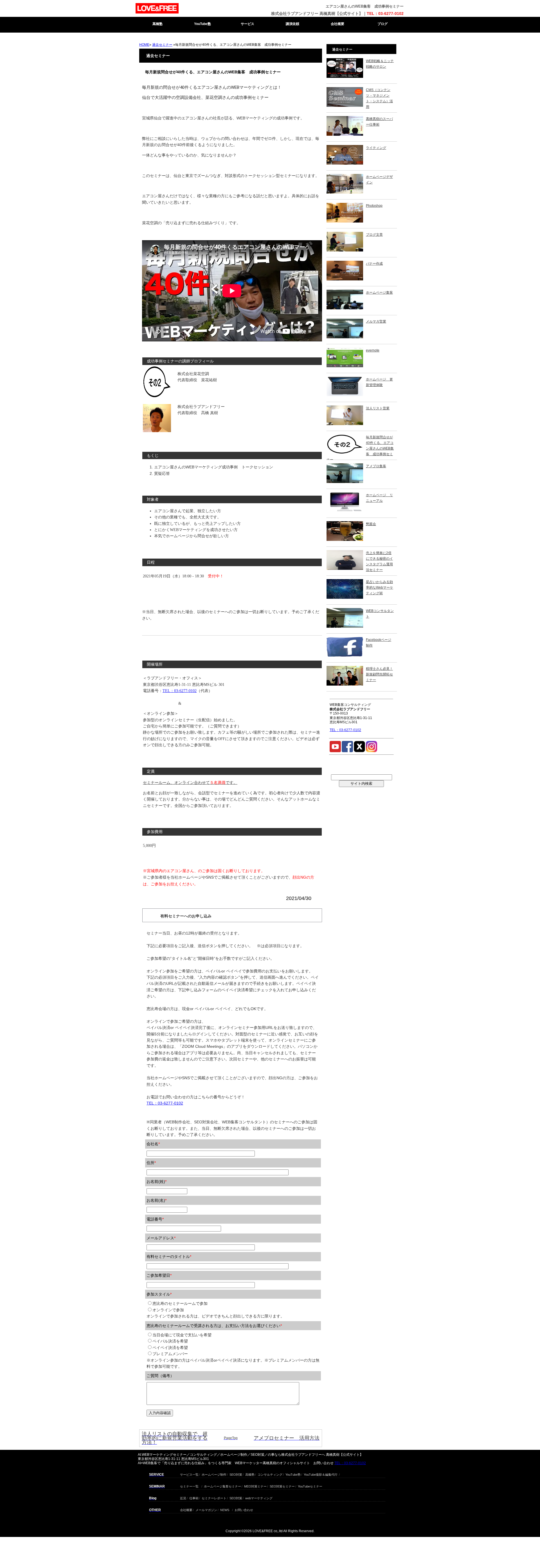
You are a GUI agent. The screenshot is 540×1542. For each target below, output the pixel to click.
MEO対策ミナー (255, 1485)
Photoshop (374, 206)
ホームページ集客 (379, 292)
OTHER (155, 1510)
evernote (372, 350)
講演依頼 (292, 24)
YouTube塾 (202, 24)
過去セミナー (162, 45)
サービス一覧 (189, 1474)
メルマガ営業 (376, 321)
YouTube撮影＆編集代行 (321, 1474)
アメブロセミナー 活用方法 (287, 1438)
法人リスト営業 (378, 408)
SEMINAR (157, 1486)
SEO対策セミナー (282, 1485)
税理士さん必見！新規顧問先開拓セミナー (379, 674)
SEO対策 (236, 1474)
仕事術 (194, 1497)
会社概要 (337, 24)
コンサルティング (270, 1474)
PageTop (231, 1438)
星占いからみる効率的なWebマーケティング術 (379, 587)
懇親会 (371, 524)
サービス (247, 24)
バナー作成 (374, 264)
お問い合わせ (244, 1509)
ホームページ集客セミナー (222, 1485)
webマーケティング (259, 1497)
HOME (144, 45)
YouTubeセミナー (310, 1485)
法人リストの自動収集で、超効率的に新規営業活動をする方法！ (175, 1438)
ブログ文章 (374, 235)
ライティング (376, 148)
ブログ (382, 24)
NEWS (224, 1509)
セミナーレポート (214, 1497)
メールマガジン (206, 1509)
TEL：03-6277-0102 (385, 13)
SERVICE (156, 1474)
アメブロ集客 (376, 466)
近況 (183, 1497)
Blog (152, 1498)
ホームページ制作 (214, 1474)
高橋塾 (157, 24)
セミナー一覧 (189, 1485)
